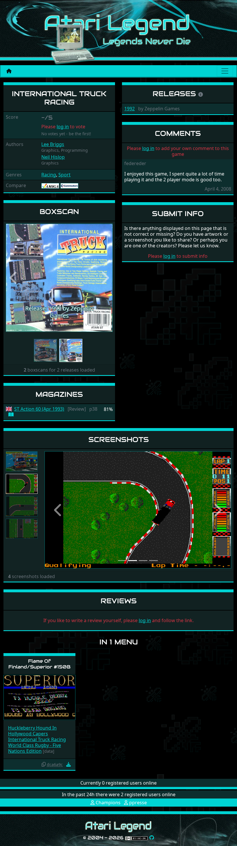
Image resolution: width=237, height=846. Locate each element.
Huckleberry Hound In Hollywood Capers (32, 731)
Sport (64, 174)
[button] (14, 278)
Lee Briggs (52, 144)
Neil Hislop (53, 157)
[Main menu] (225, 71)
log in (63, 126)
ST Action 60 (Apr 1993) (39, 409)
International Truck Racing (37, 739)
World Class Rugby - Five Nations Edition (34, 748)
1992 (129, 108)
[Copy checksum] (44, 764)
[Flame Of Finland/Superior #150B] (39, 697)
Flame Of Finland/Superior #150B (39, 664)
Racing (48, 174)
